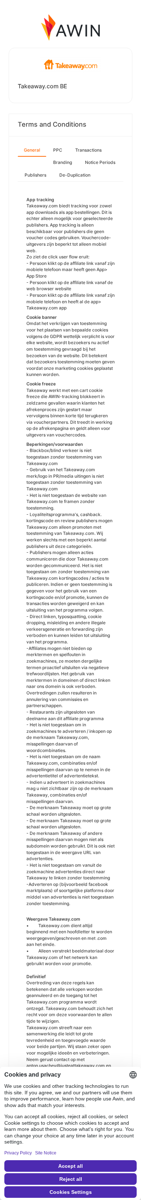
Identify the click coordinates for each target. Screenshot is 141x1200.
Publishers (35, 175)
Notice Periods (100, 162)
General (32, 150)
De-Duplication (74, 175)
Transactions (88, 150)
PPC (57, 150)
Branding (62, 162)
